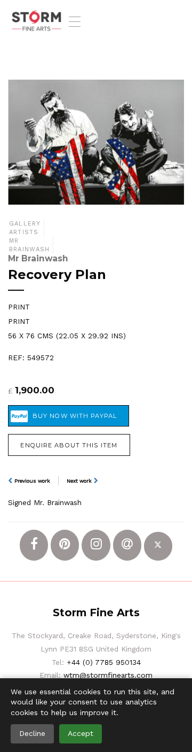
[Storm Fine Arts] (37, 21)
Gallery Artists (25, 228)
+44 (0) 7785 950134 (104, 662)
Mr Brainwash (29, 245)
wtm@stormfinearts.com (108, 675)
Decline (32, 733)
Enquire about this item (68, 445)
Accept (80, 733)
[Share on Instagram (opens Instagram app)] (96, 545)
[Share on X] (158, 546)
